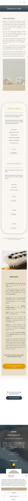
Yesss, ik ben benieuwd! (14, 397)
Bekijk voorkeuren (14, 496)
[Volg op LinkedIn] (14, 464)
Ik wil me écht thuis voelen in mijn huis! (14, 366)
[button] (26, 476)
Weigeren (14, 492)
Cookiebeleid (13, 499)
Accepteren (14, 489)
